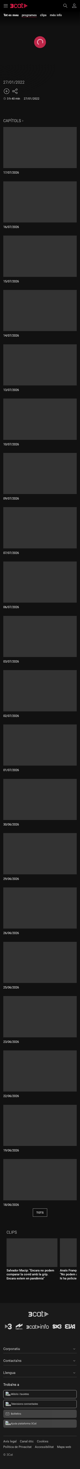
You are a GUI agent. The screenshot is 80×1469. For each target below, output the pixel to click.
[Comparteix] (14, 91)
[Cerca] (67, 5)
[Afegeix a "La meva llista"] (6, 91)
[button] (40, 1348)
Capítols (12, 120)
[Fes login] (74, 5)
